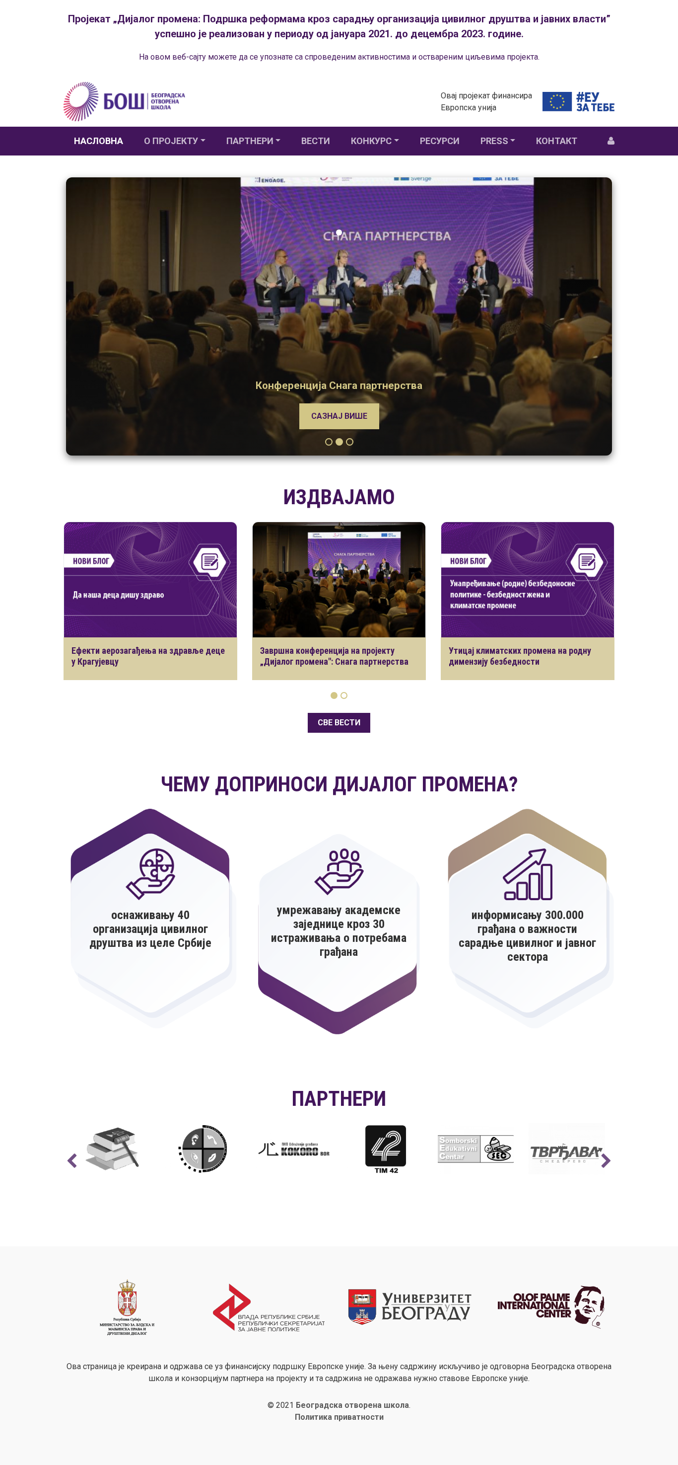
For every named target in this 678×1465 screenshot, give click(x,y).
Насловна (98, 141)
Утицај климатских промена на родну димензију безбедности (520, 656)
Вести (315, 141)
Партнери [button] (249, 141)
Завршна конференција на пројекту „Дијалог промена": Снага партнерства (334, 656)
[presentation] (71, 1161)
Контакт (556, 141)
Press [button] (494, 141)
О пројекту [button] (171, 141)
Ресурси (440, 141)
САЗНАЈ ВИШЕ (339, 416)
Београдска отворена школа (352, 1405)
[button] (329, 442)
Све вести (339, 722)
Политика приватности (339, 1417)
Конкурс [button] (371, 141)
